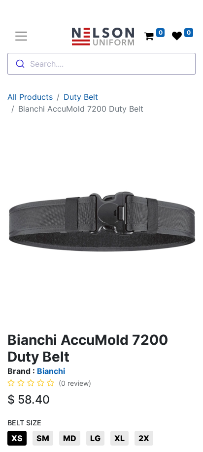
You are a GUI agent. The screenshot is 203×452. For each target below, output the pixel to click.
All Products (30, 97)
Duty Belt (81, 97)
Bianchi (51, 371)
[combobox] (101, 64)
